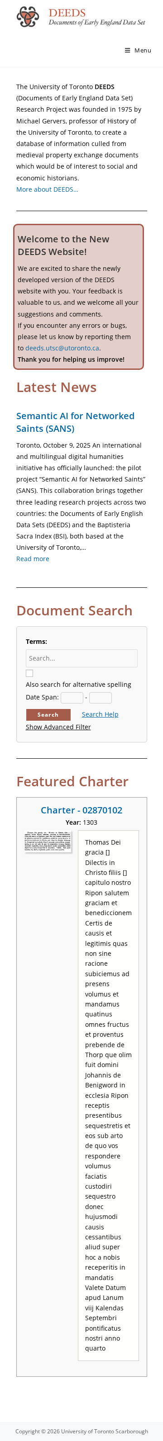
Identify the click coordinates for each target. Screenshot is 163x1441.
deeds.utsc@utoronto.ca (62, 348)
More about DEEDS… (47, 189)
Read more (32, 558)
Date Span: (42, 697)
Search (48, 714)
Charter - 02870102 (81, 810)
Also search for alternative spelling (78, 684)
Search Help (100, 714)
